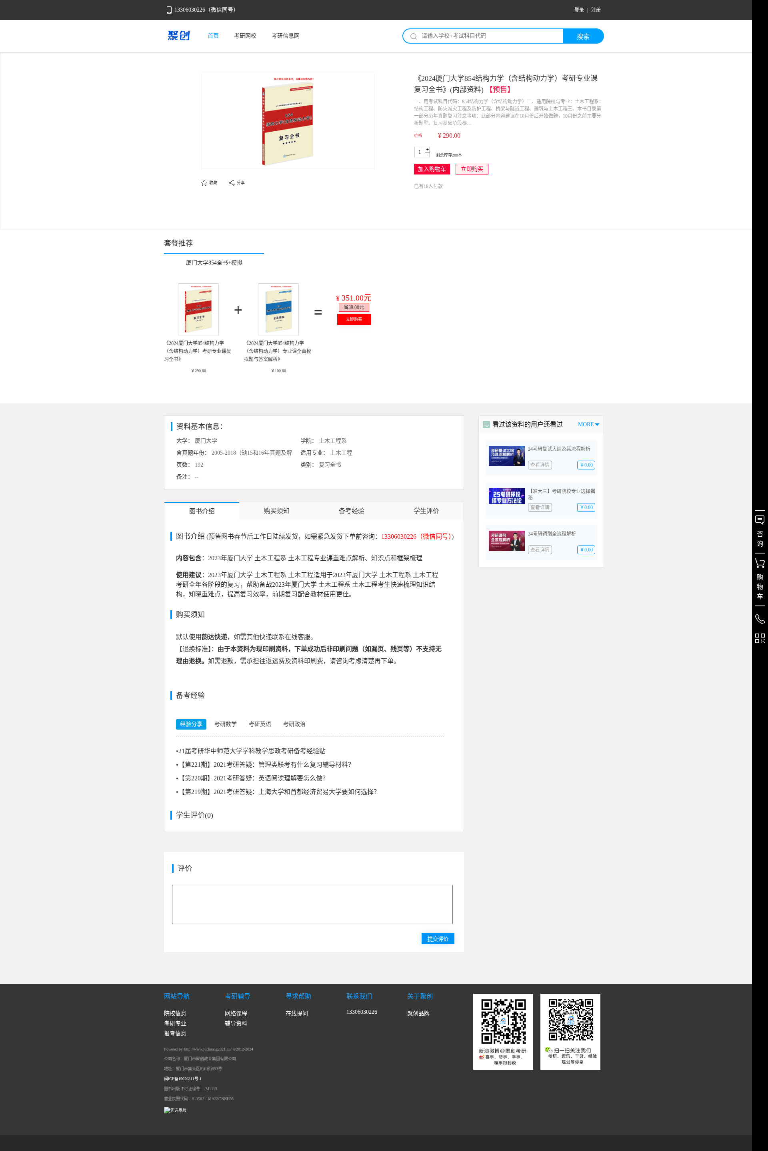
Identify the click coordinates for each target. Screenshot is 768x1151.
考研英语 (260, 724)
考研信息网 (286, 36)
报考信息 (175, 1034)
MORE (586, 424)
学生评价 (426, 510)
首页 (213, 36)
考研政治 (294, 724)
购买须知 (277, 510)
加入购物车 (432, 169)
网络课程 (236, 1014)
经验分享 (191, 724)
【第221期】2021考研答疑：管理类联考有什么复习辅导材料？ (265, 764)
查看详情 (540, 465)
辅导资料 (236, 1024)
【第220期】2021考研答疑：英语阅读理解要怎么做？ (252, 778)
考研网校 (245, 36)
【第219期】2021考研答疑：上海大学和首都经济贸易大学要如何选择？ (278, 791)
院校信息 (175, 1014)
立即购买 (472, 169)
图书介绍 (202, 511)
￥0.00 (586, 465)
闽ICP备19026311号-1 (183, 1079)
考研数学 (225, 724)
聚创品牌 (418, 1014)
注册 (596, 10)
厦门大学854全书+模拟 (214, 263)
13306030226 (361, 1012)
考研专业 (175, 1024)
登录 (579, 10)
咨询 (760, 539)
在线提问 (297, 1014)
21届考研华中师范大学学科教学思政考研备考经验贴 (251, 751)
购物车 (760, 587)
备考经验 (351, 510)
